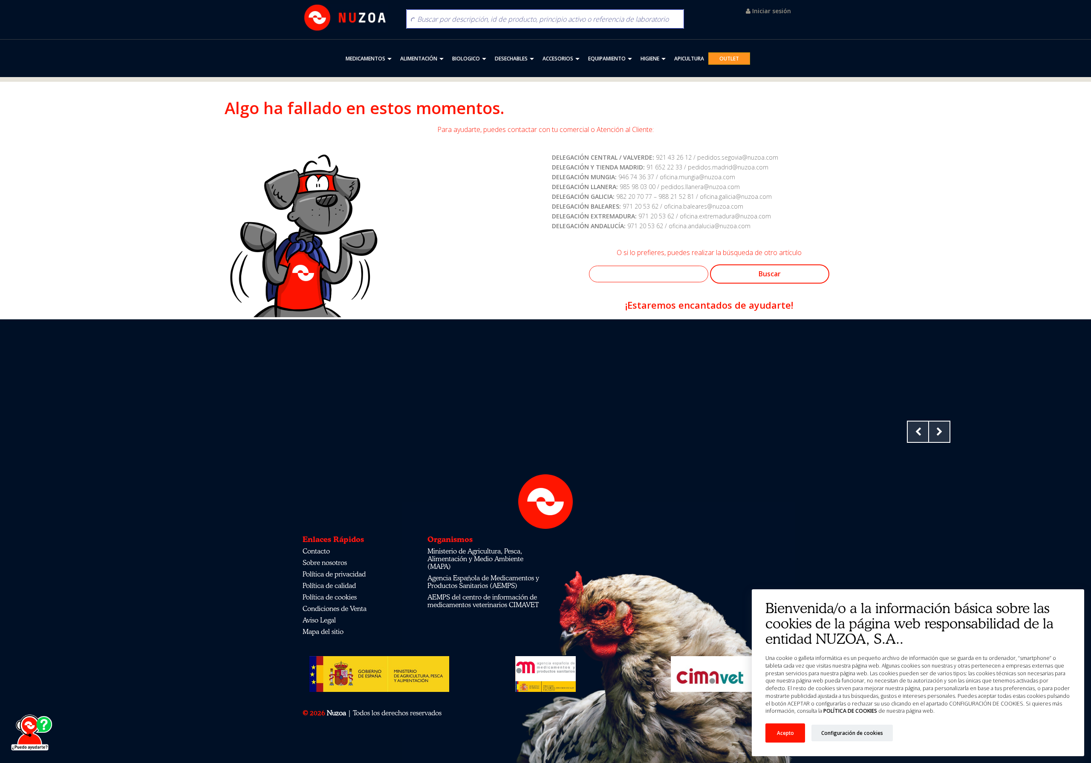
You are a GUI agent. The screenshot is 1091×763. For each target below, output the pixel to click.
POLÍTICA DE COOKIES (850, 710)
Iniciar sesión (770, 11)
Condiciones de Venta (335, 608)
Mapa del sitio (323, 631)
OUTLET (729, 58)
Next (939, 432)
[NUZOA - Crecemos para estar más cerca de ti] (345, 18)
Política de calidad (329, 585)
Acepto (785, 732)
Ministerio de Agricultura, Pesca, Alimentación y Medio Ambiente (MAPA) (475, 559)
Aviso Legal (319, 620)
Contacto (316, 551)
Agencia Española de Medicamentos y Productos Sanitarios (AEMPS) (483, 582)
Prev (918, 432)
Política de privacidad (334, 574)
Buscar (770, 273)
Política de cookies (330, 597)
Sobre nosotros (325, 562)
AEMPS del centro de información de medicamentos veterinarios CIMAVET (483, 601)
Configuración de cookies (852, 732)
